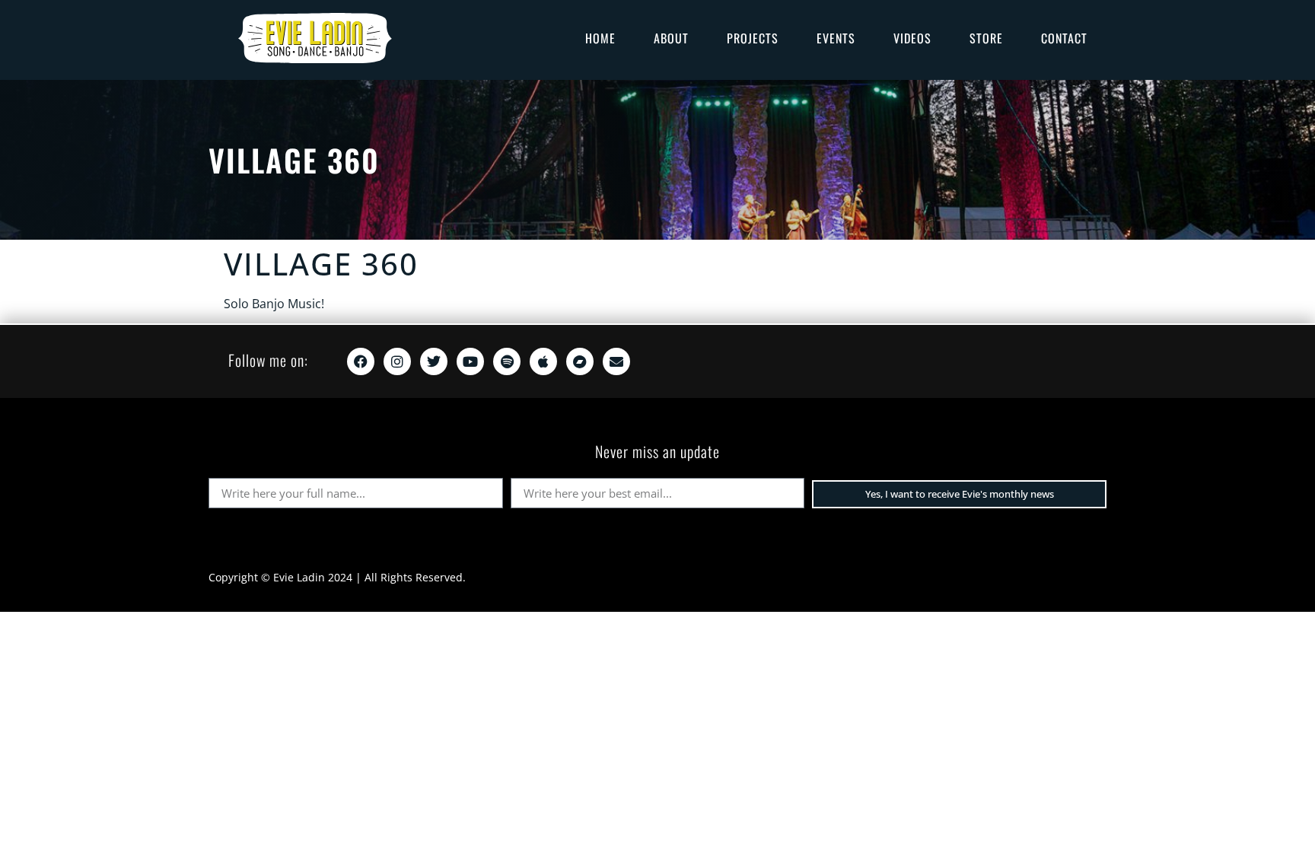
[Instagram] (397, 361)
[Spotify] (507, 361)
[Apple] (543, 361)
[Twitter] (433, 361)
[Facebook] (360, 361)
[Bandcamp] (580, 361)
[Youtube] (470, 361)
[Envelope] (616, 361)
